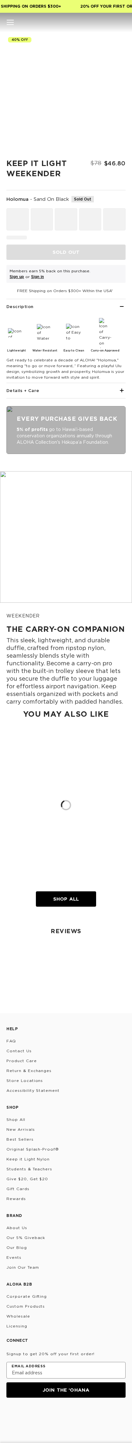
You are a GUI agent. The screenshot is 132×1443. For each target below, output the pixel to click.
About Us (16, 1228)
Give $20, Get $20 (27, 1179)
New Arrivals (20, 1129)
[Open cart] (122, 22)
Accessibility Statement (33, 1090)
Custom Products (25, 1306)
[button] (10, 22)
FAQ (11, 1041)
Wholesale (18, 1316)
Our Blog (16, 1247)
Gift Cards (17, 1189)
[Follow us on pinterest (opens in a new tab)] (72, 1414)
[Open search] (100, 22)
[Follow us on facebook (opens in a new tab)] (41, 1414)
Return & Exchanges (29, 1071)
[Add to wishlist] (118, 43)
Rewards (16, 1199)
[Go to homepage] (66, 22)
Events (13, 1257)
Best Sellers (20, 1139)
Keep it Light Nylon (28, 1159)
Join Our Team (22, 1267)
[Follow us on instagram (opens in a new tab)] (10, 1414)
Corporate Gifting (26, 1296)
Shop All (66, 899)
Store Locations (24, 1080)
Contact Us (19, 1051)
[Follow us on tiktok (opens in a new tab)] (26, 1414)
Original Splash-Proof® (32, 1149)
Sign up (17, 277)
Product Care (21, 1061)
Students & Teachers (29, 1169)
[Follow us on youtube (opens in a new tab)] (57, 1414)
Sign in (37, 277)
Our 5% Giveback (25, 1237)
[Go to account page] (111, 22)
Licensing (16, 1326)
